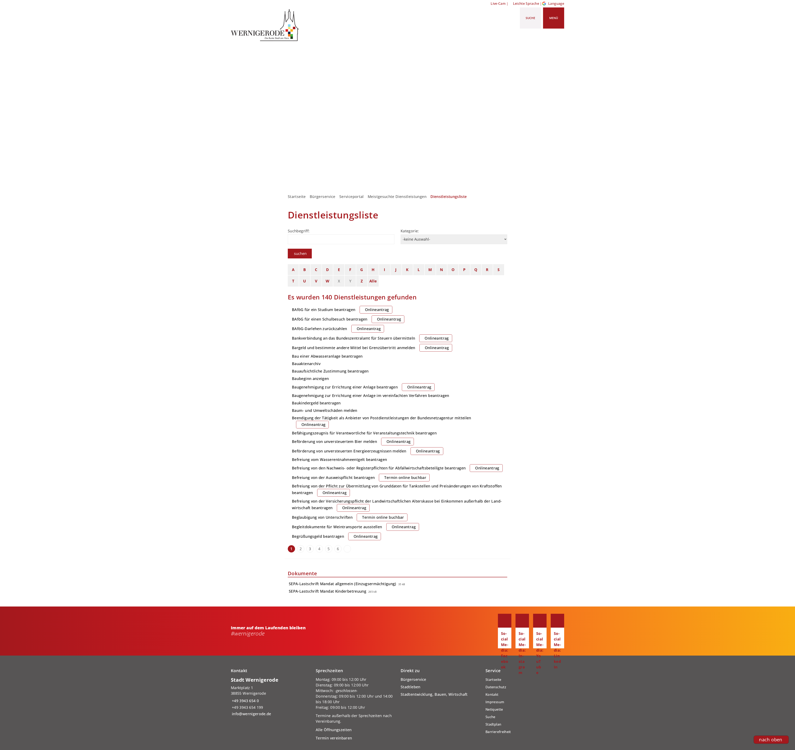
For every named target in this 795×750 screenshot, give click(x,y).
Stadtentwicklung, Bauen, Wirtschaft (434, 694)
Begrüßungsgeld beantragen (335, 536)
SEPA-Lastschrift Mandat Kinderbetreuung (327, 591)
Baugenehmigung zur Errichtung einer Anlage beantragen (361, 387)
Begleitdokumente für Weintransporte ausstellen (354, 526)
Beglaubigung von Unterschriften (348, 517)
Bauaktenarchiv (306, 363)
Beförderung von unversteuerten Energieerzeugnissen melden (366, 451)
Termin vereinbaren (334, 738)
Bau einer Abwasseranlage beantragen (327, 356)
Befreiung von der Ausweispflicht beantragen (359, 477)
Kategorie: (410, 230)
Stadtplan (493, 724)
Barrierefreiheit (498, 732)
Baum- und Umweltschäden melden (324, 410)
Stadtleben (410, 686)
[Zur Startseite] (266, 25)
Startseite (297, 196)
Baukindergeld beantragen (316, 402)
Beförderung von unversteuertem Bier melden (351, 441)
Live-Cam (498, 3)
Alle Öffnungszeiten (334, 729)
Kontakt (492, 694)
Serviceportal (351, 196)
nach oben (770, 740)
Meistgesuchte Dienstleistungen (397, 196)
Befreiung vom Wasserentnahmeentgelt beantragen (339, 459)
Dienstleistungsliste (448, 196)
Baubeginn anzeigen (310, 378)
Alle (373, 281)
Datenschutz (495, 687)
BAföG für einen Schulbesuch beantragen (346, 319)
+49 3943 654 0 (245, 700)
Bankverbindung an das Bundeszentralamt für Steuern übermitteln (370, 338)
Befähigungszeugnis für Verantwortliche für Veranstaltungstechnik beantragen (364, 432)
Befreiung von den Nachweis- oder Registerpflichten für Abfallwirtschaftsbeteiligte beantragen (395, 467)
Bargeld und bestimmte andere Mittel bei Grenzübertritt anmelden (370, 347)
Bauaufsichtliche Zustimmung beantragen (330, 371)
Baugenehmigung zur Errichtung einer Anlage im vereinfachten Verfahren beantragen (370, 395)
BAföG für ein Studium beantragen (340, 309)
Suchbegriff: (299, 230)
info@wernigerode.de (251, 713)
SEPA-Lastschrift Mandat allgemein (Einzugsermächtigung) (342, 583)
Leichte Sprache (526, 3)
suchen (300, 253)
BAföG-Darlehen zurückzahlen (336, 328)
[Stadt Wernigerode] (270, 697)
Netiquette (494, 709)
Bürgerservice (322, 196)
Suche (490, 717)
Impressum (494, 702)
